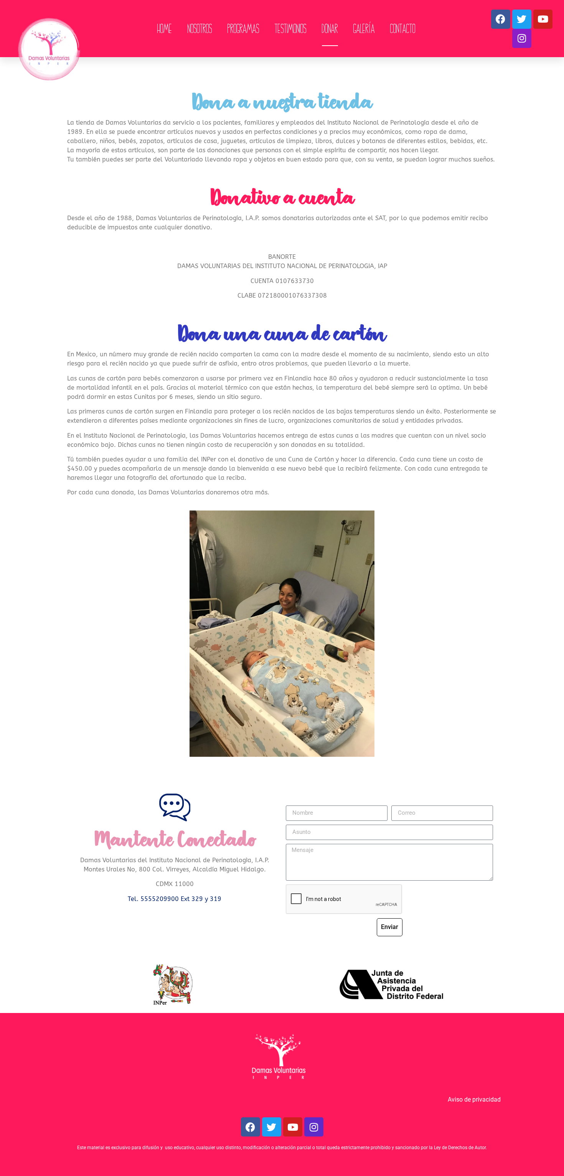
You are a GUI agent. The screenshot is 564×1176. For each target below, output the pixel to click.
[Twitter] (521, 19)
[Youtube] (542, 19)
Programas (243, 28)
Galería (364, 28)
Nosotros (200, 28)
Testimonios (291, 28)
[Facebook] (500, 19)
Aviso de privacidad (474, 1099)
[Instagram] (521, 38)
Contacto (403, 28)
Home (164, 28)
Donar (330, 28)
